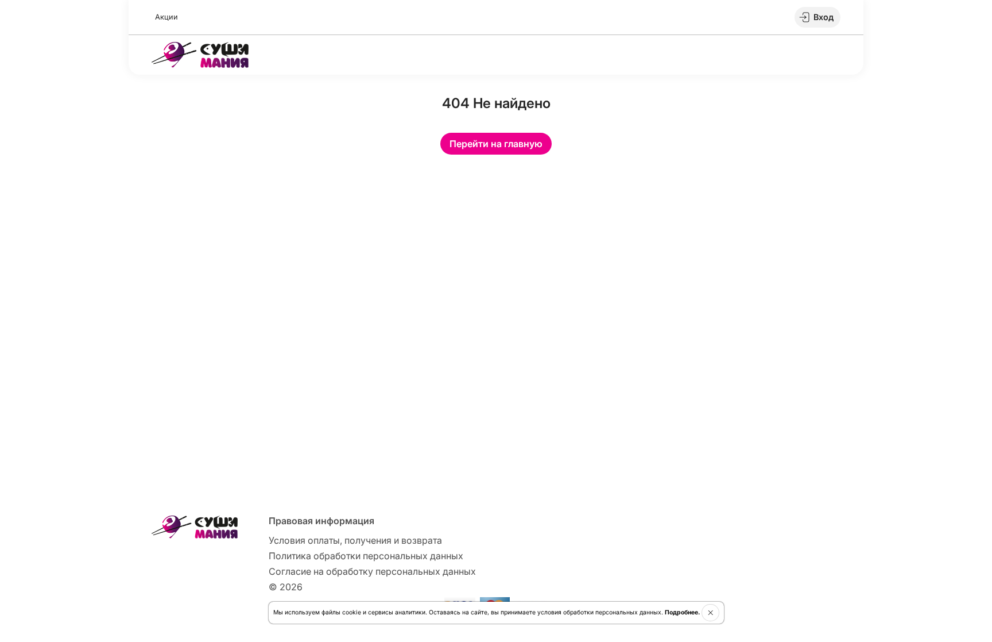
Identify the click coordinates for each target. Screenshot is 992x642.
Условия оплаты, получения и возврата (355, 540)
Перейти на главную (496, 143)
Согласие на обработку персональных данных (372, 571)
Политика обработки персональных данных (366, 556)
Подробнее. (682, 612)
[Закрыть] (710, 612)
